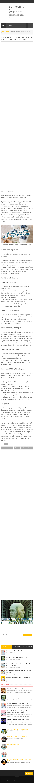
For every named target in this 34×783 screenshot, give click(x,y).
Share (11, 448)
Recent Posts (17, 646)
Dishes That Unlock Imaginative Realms (16, 657)
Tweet (4, 448)
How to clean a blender (13, 744)
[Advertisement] (17, 117)
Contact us (30, 773)
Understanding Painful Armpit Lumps (15, 651)
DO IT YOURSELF (17, 7)
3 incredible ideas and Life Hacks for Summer (18, 729)
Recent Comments (27, 646)
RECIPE (7, 31)
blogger (27, 635)
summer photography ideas (14, 752)
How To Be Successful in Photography (16, 736)
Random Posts (6, 646)
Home (3, 31)
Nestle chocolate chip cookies (16, 688)
